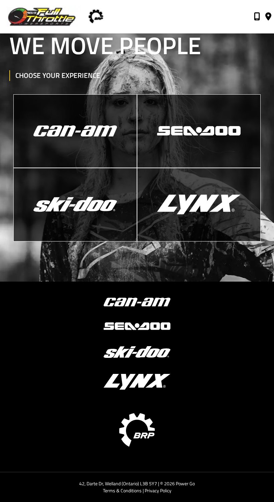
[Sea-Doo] (199, 131)
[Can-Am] (75, 131)
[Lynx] (199, 204)
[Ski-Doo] (75, 204)
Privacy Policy (158, 490)
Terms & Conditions (122, 490)
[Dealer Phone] (257, 17)
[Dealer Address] (268, 17)
